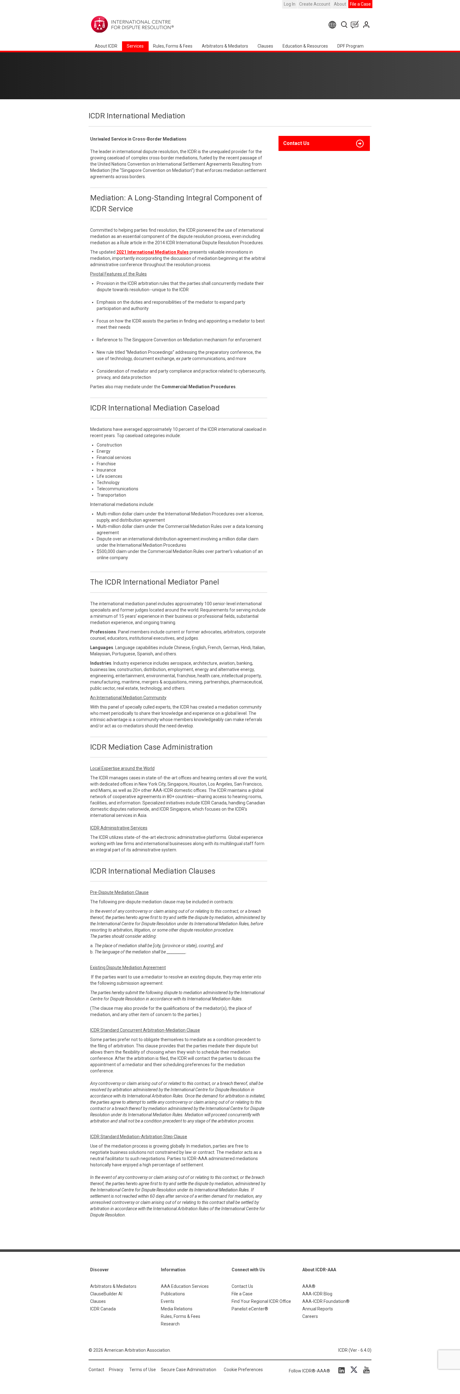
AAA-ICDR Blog (317, 1293)
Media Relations (176, 1308)
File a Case (360, 4)
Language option (333, 24)
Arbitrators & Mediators (113, 1286)
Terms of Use (142, 1369)
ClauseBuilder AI (106, 1293)
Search (345, 24)
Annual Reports (317, 1308)
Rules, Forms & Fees (172, 46)
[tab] (324, 143)
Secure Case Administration (188, 1369)
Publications (173, 1293)
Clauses (265, 46)
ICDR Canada (103, 1308)
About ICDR (106, 46)
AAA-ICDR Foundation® (326, 1301)
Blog (356, 24)
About (340, 4)
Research (170, 1323)
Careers (310, 1316)
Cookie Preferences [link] (243, 1369)
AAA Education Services (185, 1286)
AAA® (308, 1286)
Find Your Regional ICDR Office (261, 1301)
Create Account (314, 4)
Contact (96, 1369)
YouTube (365, 1369)
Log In (289, 4)
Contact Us (366, 24)
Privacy (116, 1369)
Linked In (342, 1369)
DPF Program (350, 46)
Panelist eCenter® (250, 1308)
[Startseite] (152, 24)
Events (167, 1301)
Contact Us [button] (296, 143)
